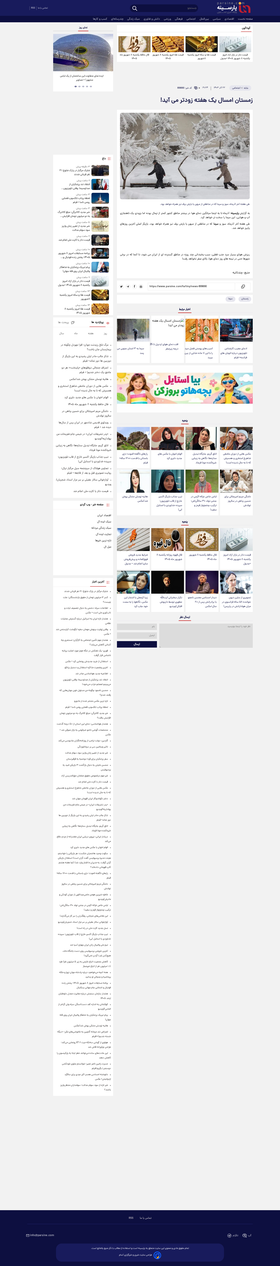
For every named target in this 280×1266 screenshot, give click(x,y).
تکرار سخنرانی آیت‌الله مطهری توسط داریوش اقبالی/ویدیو (171, 602)
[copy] (242, 286)
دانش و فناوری (152, 19)
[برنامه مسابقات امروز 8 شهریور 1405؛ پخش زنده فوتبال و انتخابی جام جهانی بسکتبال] (100, 253)
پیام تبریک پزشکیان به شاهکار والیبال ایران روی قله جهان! (74, 269)
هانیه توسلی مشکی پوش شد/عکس (135, 499)
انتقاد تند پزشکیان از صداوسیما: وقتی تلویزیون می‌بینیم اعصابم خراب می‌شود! (74, 187)
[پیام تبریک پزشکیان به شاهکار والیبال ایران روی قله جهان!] (100, 267)
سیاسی (217, 19)
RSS (33, 8)
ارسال (137, 644)
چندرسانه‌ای (117, 19)
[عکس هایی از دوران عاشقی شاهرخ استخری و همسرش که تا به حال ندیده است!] (236, 438)
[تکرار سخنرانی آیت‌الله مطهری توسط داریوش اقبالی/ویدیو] (167, 582)
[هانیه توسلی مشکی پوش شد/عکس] (133, 481)
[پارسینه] (232, 8)
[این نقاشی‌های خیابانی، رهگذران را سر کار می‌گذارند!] (83, 52)
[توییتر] (121, 286)
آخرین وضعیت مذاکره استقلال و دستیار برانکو (86, 667)
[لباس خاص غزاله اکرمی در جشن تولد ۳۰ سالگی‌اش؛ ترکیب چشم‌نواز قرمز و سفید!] (202, 481)
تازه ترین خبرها (103, 541)
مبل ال (107, 547)
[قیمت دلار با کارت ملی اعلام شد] (100, 240)
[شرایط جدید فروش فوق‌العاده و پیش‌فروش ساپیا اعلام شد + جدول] (133, 539)
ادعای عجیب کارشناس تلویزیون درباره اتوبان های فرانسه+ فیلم (233, 353)
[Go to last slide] (57, 53)
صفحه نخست (245, 19)
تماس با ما (43, 8)
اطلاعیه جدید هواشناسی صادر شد (91, 674)
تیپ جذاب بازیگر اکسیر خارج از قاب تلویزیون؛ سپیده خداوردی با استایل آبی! (169, 503)
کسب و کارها (100, 19)
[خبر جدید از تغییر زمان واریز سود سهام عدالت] (100, 226)
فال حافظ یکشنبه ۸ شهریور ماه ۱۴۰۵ (134, 56)
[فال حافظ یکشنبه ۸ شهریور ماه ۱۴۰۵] (134, 44)
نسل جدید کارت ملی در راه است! (92, 928)
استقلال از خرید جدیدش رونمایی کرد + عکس (86, 661)
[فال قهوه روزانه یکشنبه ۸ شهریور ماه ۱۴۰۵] (167, 539)
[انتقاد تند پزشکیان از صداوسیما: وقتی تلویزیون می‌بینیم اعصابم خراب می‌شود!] (100, 185)
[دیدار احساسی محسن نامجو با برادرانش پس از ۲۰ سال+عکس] (202, 582)
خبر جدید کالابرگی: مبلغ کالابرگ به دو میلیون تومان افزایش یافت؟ (74, 214)
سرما (230, 299)
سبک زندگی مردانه (101, 528)
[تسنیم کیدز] (185, 389)
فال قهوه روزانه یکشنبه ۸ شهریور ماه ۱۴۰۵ (169, 557)
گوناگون (246, 28)
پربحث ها (63, 322)
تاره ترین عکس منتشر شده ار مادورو (91, 701)
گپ (249, 1235)
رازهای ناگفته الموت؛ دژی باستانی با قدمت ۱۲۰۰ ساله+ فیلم (133, 458)
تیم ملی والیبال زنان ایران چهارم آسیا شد (89, 945)
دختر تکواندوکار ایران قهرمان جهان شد (90, 799)
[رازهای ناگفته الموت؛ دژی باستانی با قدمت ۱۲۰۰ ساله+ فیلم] (133, 438)
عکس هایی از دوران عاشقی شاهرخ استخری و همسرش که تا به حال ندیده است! (237, 458)
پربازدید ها (97, 322)
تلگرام (235, 1235)
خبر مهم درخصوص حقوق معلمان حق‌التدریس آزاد (84, 776)
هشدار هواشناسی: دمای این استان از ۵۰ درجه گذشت (82, 724)
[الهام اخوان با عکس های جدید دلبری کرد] (167, 438)
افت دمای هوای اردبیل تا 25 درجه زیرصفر (164, 347)
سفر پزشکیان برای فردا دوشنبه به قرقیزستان (87, 759)
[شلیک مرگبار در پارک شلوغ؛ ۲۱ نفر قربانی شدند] (100, 171)
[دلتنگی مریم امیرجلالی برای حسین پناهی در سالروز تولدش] (236, 481)
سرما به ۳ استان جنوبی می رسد (130, 351)
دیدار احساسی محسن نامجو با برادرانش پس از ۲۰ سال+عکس (202, 602)
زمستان (244, 299)
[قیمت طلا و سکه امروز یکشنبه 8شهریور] (202, 44)
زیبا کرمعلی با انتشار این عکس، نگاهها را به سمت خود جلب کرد (135, 602)
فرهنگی (179, 19)
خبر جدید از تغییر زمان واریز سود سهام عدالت (76, 228)
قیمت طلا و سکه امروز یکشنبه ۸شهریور (201, 56)
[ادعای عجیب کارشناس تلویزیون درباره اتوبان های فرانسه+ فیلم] (236, 330)
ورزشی (168, 19)
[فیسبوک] (134, 286)
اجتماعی (191, 19)
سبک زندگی (134, 19)
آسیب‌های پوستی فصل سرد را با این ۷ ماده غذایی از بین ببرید (199, 353)
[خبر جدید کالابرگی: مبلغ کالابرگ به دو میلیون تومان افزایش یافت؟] (100, 212)
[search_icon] (135, 9)
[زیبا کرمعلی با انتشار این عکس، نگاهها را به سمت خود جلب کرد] (133, 582)
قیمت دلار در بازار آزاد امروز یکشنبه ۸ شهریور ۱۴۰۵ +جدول (235, 56)
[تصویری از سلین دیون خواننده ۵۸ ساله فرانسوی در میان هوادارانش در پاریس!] (236, 582)
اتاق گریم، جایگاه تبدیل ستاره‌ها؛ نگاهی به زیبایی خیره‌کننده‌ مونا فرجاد (204, 458)
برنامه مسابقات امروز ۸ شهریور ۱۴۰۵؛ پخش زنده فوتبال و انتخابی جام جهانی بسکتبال (74, 255)
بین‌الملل (204, 19)
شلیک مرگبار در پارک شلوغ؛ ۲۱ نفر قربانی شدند (74, 173)
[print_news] (141, 286)
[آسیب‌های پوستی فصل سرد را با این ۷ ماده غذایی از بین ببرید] (202, 330)
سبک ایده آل (104, 522)
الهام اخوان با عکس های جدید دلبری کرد (170, 456)
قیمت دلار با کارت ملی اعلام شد (74, 240)
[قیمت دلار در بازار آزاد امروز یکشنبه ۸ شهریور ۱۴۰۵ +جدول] (235, 44)
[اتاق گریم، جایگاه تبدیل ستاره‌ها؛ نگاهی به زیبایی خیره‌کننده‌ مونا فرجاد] (202, 438)
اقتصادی (230, 19)
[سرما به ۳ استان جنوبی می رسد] (133, 330)
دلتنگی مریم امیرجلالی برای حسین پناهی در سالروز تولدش (237, 501)
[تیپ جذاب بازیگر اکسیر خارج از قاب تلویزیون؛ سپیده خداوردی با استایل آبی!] (167, 481)
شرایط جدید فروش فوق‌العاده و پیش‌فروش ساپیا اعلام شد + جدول (136, 559)
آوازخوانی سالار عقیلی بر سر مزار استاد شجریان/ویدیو (83, 922)
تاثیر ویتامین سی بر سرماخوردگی (93, 747)
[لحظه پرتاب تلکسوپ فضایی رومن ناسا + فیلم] (100, 198)
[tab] (91, 86)
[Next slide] (109, 53)
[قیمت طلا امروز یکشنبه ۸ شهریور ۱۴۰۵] (168, 44)
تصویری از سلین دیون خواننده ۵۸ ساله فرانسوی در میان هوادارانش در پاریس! (236, 602)
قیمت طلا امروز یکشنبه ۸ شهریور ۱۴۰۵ (168, 56)
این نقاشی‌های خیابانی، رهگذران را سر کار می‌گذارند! (81, 78)
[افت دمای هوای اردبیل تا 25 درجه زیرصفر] (167, 328)
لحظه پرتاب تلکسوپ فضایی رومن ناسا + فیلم (76, 200)
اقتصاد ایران (104, 515)
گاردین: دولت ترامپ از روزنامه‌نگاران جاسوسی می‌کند (83, 741)
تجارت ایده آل (103, 534)
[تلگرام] (128, 286)
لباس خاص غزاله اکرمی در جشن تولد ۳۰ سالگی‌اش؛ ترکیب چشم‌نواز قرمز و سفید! (204, 503)
